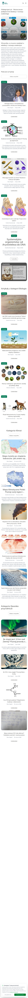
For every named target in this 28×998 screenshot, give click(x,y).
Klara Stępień (10, 107)
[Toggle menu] (25, 3)
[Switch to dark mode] (23, 3)
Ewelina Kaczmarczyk (10, 142)
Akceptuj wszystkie (20, 994)
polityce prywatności (14, 992)
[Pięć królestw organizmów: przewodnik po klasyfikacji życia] (14, 28)
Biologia (6, 28)
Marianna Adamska (7, 35)
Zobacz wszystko (14, 76)
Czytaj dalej (14, 259)
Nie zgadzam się (8, 994)
